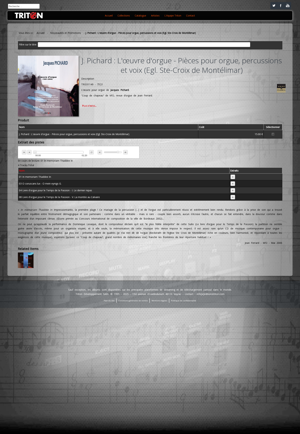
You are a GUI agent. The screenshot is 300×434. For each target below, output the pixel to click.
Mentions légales (159, 300)
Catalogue (140, 15)
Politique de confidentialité (183, 300)
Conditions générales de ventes (133, 300)
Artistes (155, 15)
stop (29, 152)
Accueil (109, 15)
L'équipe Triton (172, 15)
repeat (91, 152)
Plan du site (109, 300)
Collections (124, 15)
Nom (22, 170)
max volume (125, 152)
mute (99, 152)
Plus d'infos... (89, 105)
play (24, 152)
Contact (190, 15)
